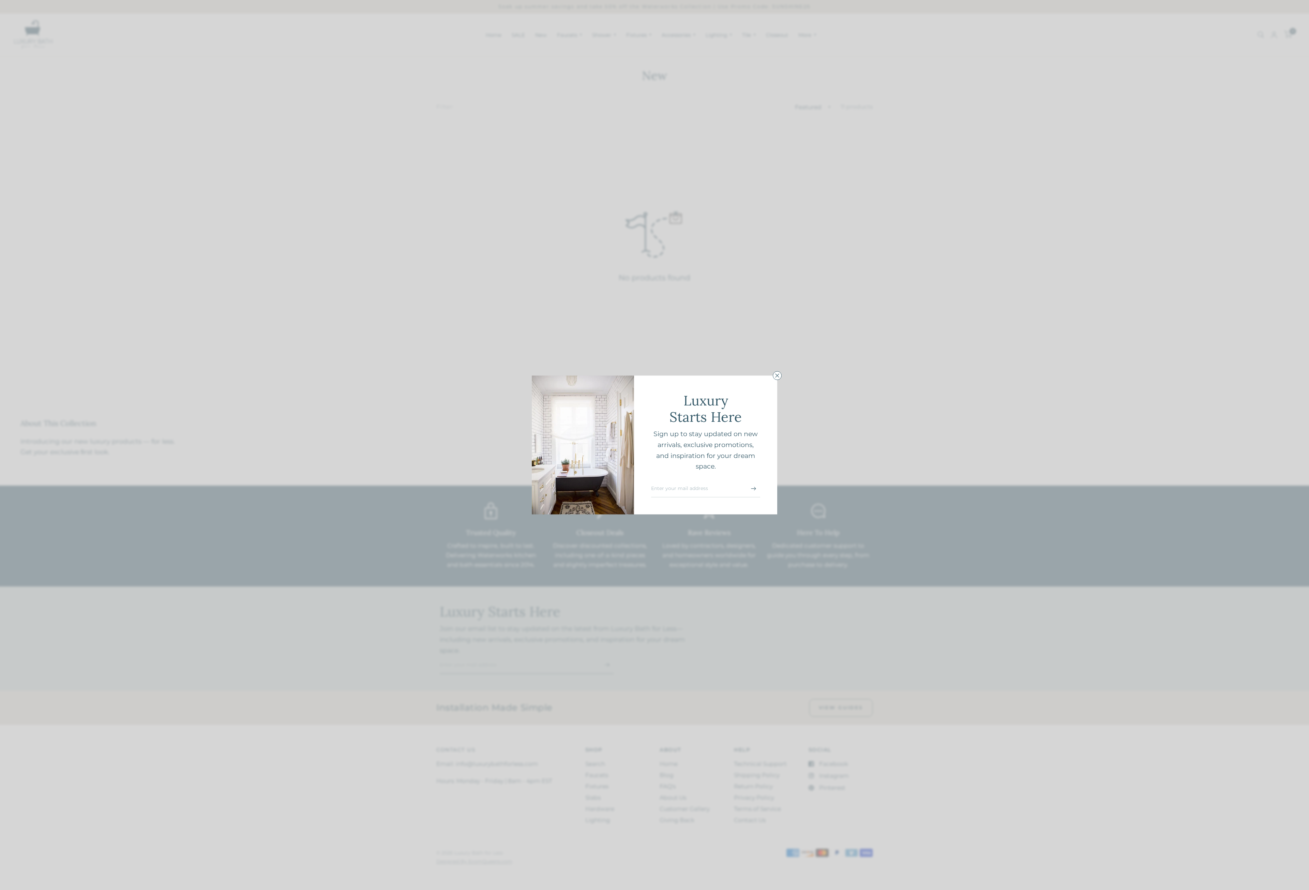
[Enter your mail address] (753, 489)
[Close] (777, 375)
